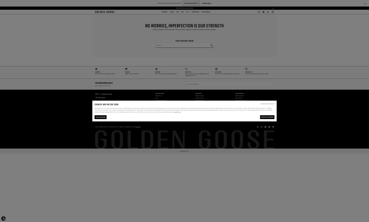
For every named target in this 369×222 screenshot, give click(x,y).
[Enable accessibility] (3, 218)
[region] (184, 111)
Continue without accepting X (267, 103)
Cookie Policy (177, 112)
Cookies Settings (100, 117)
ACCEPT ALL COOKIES (267, 117)
